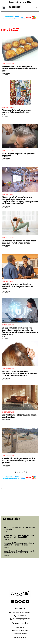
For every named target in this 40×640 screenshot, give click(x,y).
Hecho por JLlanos (20, 637)
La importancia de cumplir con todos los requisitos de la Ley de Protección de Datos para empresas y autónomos (20, 331)
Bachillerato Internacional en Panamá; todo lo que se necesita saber (17, 286)
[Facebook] (12, 601)
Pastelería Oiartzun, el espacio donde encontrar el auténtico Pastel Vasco (19, 69)
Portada (6, 532)
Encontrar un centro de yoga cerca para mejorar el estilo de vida (19, 242)
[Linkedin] (23, 601)
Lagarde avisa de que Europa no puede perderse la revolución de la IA (19, 552)
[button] (3, 7)
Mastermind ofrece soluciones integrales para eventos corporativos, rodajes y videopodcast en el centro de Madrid (20, 200)
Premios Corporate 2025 (20, 2)
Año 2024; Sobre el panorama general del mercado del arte (16, 111)
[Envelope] (27, 601)
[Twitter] (16, 601)
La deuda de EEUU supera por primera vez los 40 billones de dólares (19, 544)
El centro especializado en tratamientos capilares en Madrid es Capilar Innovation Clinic (19, 373)
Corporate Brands (8, 63)
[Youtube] (20, 601)
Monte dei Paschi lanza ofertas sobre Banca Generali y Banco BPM (19, 536)
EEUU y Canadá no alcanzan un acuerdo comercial (19, 528)
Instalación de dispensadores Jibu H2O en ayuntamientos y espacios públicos (18, 460)
